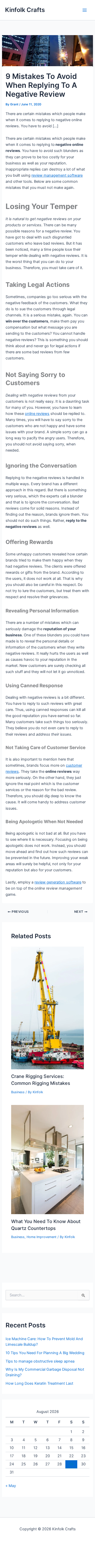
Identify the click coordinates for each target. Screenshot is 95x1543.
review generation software (57, 882)
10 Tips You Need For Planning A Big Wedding (45, 1353)
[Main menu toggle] (84, 10)
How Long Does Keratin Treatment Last (39, 1383)
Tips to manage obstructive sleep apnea (40, 1361)
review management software (57, 175)
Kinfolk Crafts (25, 9)
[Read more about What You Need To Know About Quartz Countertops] (47, 1159)
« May (11, 1485)
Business (18, 1092)
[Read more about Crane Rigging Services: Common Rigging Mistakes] (47, 1007)
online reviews (37, 413)
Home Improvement (41, 1237)
